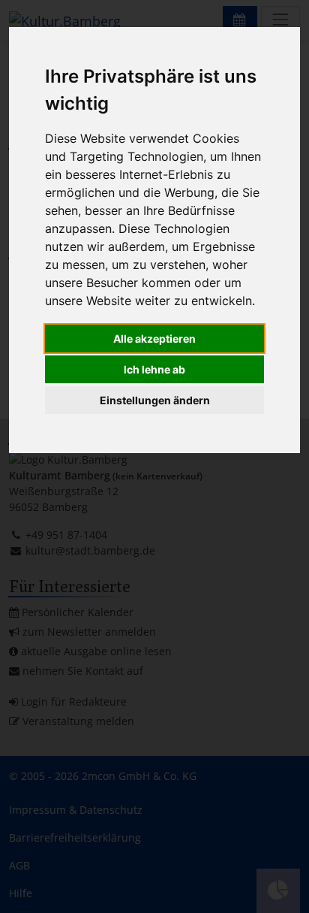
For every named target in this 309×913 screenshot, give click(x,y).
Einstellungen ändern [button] (155, 400)
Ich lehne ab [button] (154, 369)
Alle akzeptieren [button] (154, 338)
